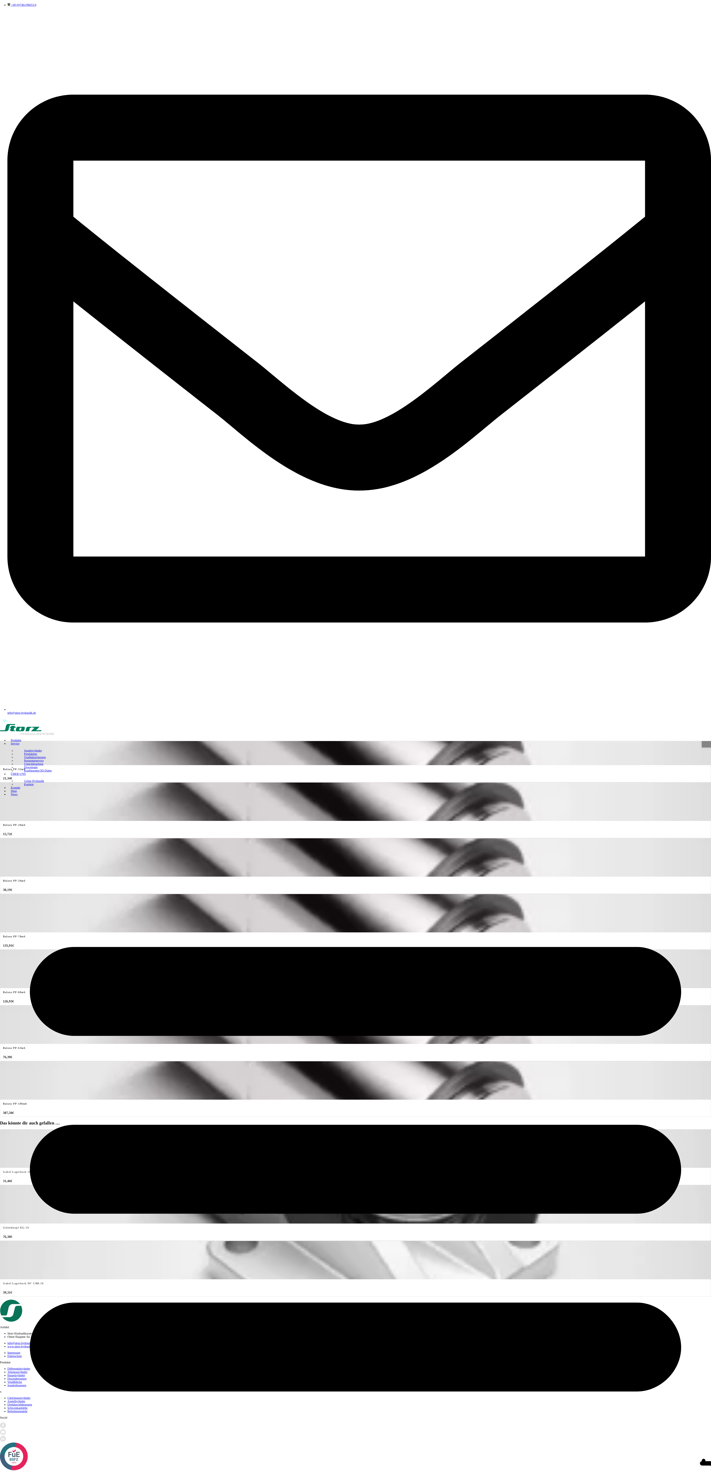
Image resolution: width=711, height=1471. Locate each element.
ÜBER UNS (18, 774)
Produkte (16, 740)
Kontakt (15, 787)
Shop (14, 791)
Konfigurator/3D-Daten (38, 770)
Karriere (29, 784)
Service (15, 743)
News (14, 794)
